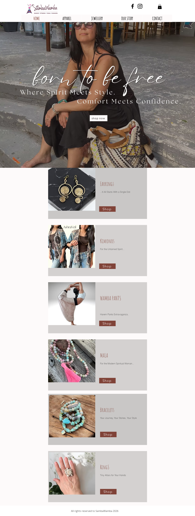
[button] (160, 6)
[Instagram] (140, 6)
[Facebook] (132, 6)
